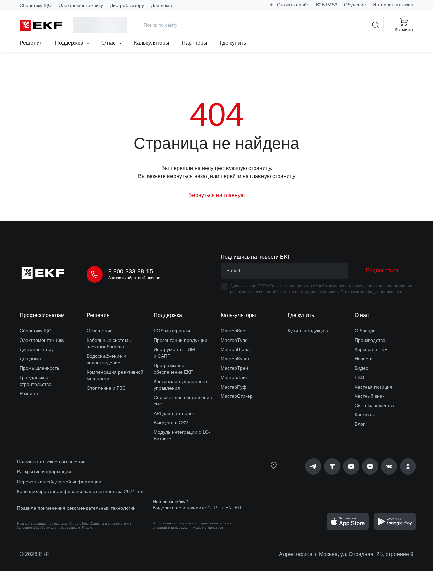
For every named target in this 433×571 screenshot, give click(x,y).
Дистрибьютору (127, 5)
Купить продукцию (308, 330)
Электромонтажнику (81, 5)
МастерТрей (234, 368)
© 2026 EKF (34, 554)
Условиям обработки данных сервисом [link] (48, 527)
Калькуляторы (151, 43)
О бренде (365, 330)
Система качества (374, 405)
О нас (109, 43)
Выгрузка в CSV (171, 422)
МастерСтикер (237, 396)
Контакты (365, 414)
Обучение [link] (355, 4)
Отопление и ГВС (106, 388)
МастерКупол (235, 358)
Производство (370, 340)
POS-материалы (172, 330)
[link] (313, 466)
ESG (359, 377)
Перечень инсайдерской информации (59, 481)
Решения (31, 43)
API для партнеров (174, 413)
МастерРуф (234, 387)
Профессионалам (42, 315)
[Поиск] (376, 25)
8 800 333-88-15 (130, 271)
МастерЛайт (234, 377)
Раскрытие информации (44, 471)
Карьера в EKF (371, 349)
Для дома (161, 5)
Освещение (100, 330)
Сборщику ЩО (36, 5)
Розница (29, 393)
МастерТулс (234, 340)
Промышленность (39, 368)
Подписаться (382, 270)
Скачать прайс (292, 4)
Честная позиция (373, 387)
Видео (361, 368)
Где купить (233, 43)
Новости (364, 358)
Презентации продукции (180, 340)
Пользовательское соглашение (51, 461)
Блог (360, 424)
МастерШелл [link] (235, 349)
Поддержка (70, 43)
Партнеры (194, 43)
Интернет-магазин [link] (393, 4)
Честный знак (369, 396)
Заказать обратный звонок (134, 278)
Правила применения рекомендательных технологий (76, 508)
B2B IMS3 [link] (326, 4)
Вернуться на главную (216, 195)
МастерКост (234, 330)
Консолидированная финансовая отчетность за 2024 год (80, 491)
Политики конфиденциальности (371, 292)
